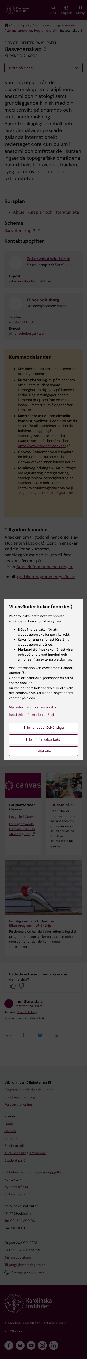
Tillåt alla (43, 751)
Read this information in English (33, 714)
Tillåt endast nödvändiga (43, 727)
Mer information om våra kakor (33, 707)
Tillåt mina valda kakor (43, 739)
